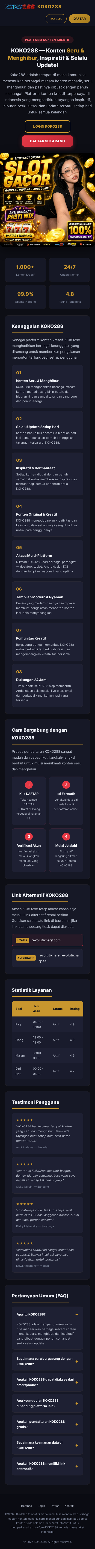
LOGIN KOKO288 (47, 126)
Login (41, 1506)
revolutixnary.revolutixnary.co (48, 958)
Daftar (55, 1506)
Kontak (69, 1506)
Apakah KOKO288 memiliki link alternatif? (41, 1466)
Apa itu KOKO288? (31, 1314)
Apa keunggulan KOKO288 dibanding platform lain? (38, 1403)
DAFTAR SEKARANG (47, 141)
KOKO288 (49, 6)
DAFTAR (80, 18)
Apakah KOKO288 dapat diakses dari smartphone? (45, 1382)
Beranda (26, 1506)
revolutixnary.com (39, 940)
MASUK (56, 19)
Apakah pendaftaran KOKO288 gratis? (41, 1424)
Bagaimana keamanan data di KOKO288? (39, 1445)
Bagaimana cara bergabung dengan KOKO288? (45, 1361)
